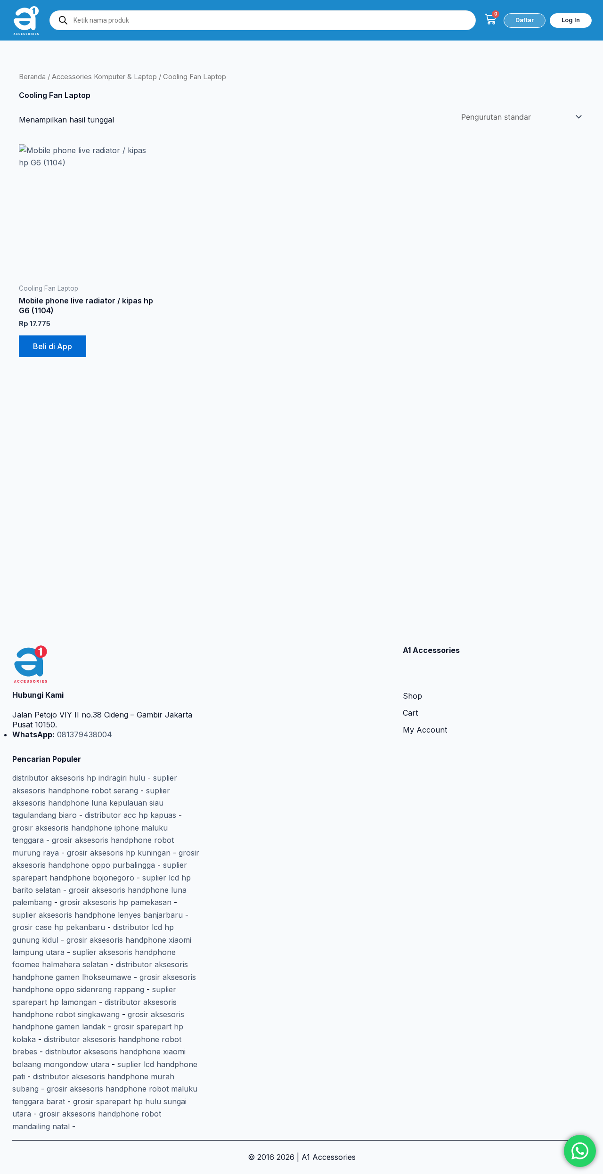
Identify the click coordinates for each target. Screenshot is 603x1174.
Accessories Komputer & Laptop (104, 77)
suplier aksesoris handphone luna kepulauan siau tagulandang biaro (91, 803)
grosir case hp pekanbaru (58, 927)
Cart (410, 712)
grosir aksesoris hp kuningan (119, 852)
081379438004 (83, 734)
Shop (412, 696)
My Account (425, 729)
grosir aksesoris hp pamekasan (115, 902)
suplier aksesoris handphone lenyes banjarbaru (97, 915)
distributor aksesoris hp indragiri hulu (78, 778)
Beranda (32, 77)
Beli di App (52, 346)
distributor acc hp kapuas (130, 815)
